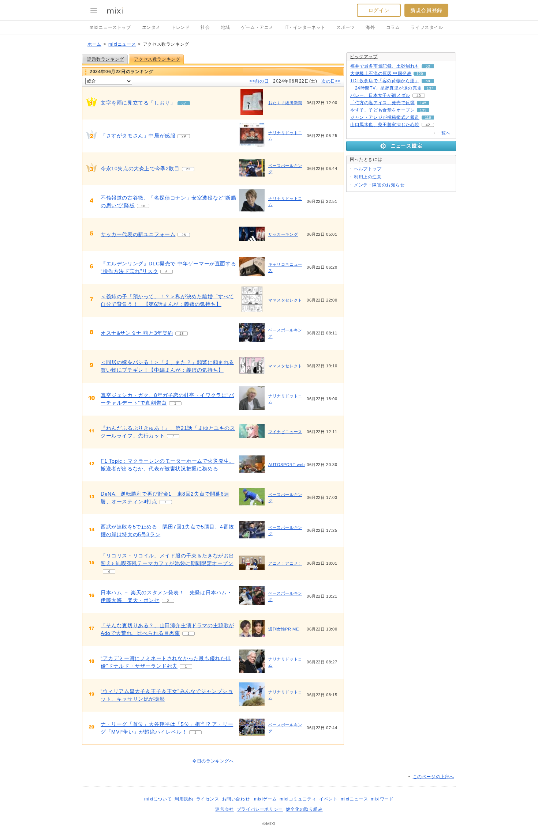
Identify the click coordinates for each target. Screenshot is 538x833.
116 (428, 118)
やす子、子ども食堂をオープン (382, 110)
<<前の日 (259, 81)
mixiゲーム (265, 799)
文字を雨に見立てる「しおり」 (138, 103)
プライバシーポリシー (260, 809)
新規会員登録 (426, 10)
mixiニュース (122, 44)
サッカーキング (283, 234)
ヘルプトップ (368, 168)
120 (419, 74)
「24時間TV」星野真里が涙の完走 (386, 88)
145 (423, 103)
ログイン (378, 10)
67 (184, 103)
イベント (328, 799)
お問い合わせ (236, 799)
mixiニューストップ (110, 27)
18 (143, 206)
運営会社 (224, 809)
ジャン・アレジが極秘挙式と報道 (384, 117)
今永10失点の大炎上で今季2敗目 (140, 168)
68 (428, 81)
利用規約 (184, 799)
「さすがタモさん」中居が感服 (138, 136)
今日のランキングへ (212, 761)
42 (428, 125)
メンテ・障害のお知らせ (379, 185)
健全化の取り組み (304, 809)
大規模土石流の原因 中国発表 (380, 73)
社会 (205, 27)
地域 (225, 27)
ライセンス (207, 799)
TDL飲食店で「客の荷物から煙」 (384, 80)
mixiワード (382, 799)
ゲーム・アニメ (257, 27)
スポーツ (345, 27)
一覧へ (444, 133)
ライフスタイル (427, 27)
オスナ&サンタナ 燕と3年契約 (137, 333)
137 (430, 88)
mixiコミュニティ (298, 799)
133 (423, 110)
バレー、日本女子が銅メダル (380, 95)
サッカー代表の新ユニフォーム (138, 234)
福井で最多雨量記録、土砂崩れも (384, 66)
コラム (393, 27)
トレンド (180, 27)
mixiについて (158, 799)
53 (428, 66)
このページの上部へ (433, 776)
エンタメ (151, 27)
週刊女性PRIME (283, 629)
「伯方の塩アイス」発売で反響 (382, 102)
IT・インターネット (304, 27)
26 (184, 235)
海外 (370, 27)
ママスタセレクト (285, 300)
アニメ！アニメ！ (285, 563)
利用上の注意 (368, 176)
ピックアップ (364, 56)
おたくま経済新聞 (285, 103)
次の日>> (331, 81)
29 (184, 136)
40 (418, 96)
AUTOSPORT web (286, 464)
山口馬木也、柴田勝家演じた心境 (384, 124)
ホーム (94, 44)
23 (188, 169)
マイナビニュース (285, 431)
